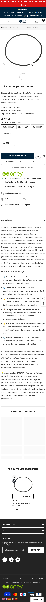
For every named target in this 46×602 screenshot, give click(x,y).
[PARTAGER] (43, 156)
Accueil (4, 27)
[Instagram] (11, 559)
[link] (11, 451)
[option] (23, 48)
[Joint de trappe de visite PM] (23, 484)
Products (13, 27)
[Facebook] (4, 559)
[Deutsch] (9, 598)
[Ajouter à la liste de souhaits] (38, 156)
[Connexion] (36, 21)
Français (35, 599)
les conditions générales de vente (26, 162)
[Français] (6, 598)
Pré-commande (17, 155)
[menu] (2, 21)
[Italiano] (13, 598)
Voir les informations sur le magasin (20, 186)
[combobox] (37, 599)
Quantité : (5, 143)
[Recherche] (9, 21)
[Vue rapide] (14, 481)
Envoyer (35, 550)
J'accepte (8, 162)
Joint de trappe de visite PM (21, 504)
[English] (3, 598)
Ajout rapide (23, 496)
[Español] (16, 598)
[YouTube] (17, 559)
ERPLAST (16, 107)
